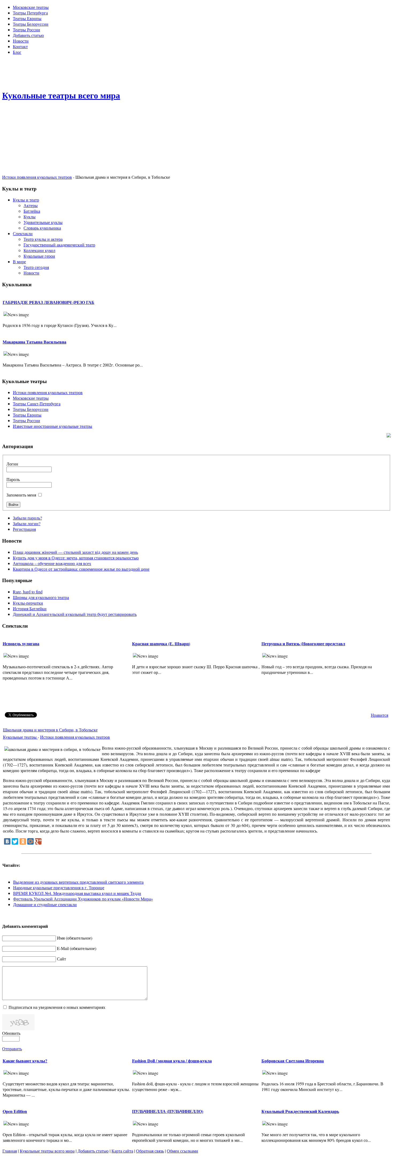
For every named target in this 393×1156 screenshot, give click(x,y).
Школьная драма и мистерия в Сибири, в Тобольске (50, 729)
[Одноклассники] (23, 841)
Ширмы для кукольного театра (41, 597)
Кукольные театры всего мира (47, 1151)
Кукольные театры (20, 737)
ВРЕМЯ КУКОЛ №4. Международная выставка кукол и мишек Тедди (77, 893)
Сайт (61, 959)
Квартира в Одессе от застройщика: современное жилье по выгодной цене (81, 569)
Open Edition (15, 1111)
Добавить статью (93, 1151)
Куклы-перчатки (28, 603)
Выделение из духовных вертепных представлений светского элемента (78, 882)
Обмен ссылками (182, 1151)
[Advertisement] (196, 71)
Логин (12, 464)
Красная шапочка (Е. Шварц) (161, 643)
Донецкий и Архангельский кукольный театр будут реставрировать (75, 614)
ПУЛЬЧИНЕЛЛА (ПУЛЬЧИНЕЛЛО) (167, 1111)
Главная (9, 1151)
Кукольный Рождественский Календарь (300, 1111)
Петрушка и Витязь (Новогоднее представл (303, 643)
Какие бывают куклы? (25, 1061)
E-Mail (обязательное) (76, 948)
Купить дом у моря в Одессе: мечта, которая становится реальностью (76, 557)
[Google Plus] (38, 841)
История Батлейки (30, 608)
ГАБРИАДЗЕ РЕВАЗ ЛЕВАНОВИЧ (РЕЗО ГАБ (48, 302)
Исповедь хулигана (21, 643)
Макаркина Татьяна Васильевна (34, 342)
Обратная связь (150, 1151)
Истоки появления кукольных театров (37, 177)
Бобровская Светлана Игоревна (292, 1061)
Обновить (11, 1033)
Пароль (13, 479)
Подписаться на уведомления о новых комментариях (57, 1007)
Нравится (379, 715)
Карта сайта (122, 1151)
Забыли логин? (26, 523)
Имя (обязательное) (74, 938)
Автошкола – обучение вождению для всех (52, 563)
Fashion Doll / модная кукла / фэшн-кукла (172, 1061)
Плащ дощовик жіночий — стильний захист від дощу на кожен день (75, 552)
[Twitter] (15, 841)
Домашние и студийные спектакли (45, 904)
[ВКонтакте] (7, 841)
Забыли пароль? (27, 518)
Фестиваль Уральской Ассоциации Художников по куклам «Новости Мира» (83, 899)
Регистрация (24, 529)
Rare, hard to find (28, 591)
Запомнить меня (21, 495)
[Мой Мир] (30, 841)
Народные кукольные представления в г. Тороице (58, 887)
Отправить (12, 1048)
